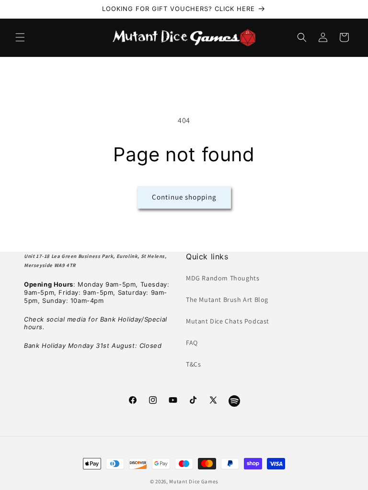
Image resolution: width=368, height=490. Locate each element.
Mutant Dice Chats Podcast (227, 321)
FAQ (192, 342)
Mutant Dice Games (193, 481)
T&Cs (193, 364)
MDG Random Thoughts (222, 278)
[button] (20, 37)
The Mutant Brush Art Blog (227, 299)
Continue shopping (184, 196)
